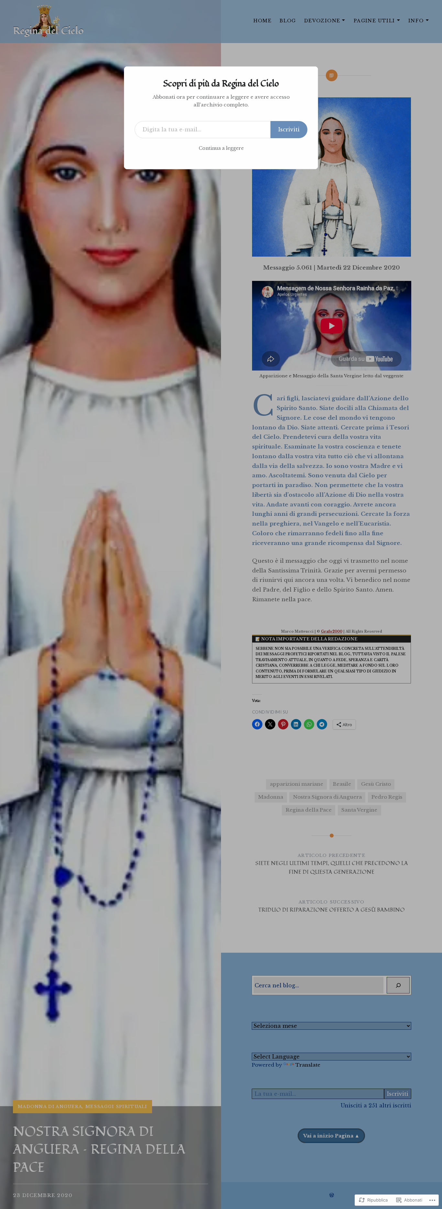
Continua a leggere (221, 148)
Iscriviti (289, 129)
